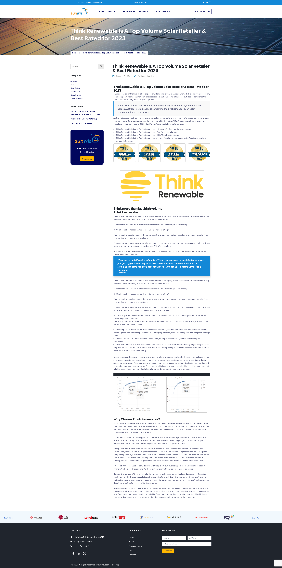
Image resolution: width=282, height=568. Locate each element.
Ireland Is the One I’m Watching (83, 119)
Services (112, 11)
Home (101, 11)
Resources (144, 11)
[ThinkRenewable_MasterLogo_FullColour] (162, 172)
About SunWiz (162, 11)
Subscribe (168, 551)
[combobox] (84, 66)
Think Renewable (123, 129)
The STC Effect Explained (81, 123)
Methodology (129, 11)
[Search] (101, 66)
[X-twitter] (84, 553)
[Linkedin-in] (79, 553)
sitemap (115, 565)
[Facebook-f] (73, 553)
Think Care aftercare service (164, 437)
